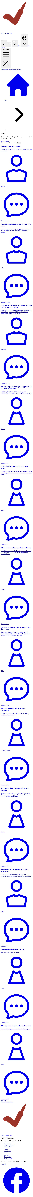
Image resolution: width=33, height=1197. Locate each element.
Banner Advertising (9, 1145)
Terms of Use (7, 1157)
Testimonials (7, 1151)
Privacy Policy (8, 1158)
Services (14, 41)
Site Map (6, 1155)
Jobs (9, 43)
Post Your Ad (7, 1143)
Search (19, 142)
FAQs (5, 1152)
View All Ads (7, 1146)
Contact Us (7, 1149)
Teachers (4, 41)
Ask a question (5, 141)
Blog (19, 46)
